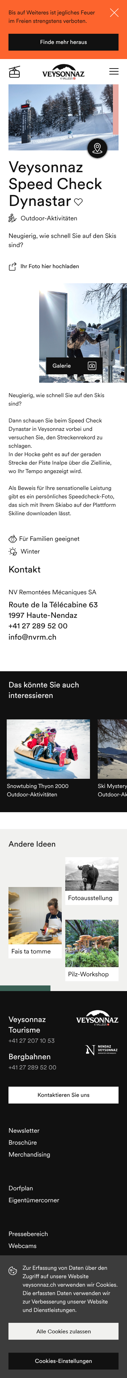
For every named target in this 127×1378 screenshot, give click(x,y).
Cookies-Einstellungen (63, 1361)
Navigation (114, 71)
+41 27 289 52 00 (38, 626)
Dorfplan (20, 1188)
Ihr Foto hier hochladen (49, 266)
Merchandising (29, 1154)
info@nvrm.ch (32, 637)
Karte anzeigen (97, 148)
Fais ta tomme (31, 951)
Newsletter (24, 1130)
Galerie (62, 365)
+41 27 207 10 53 (31, 1040)
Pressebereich (28, 1234)
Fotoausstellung (90, 898)
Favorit (78, 202)
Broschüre (22, 1142)
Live (14, 72)
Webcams (22, 1246)
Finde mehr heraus (63, 42)
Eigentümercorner (33, 1200)
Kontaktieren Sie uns (63, 1095)
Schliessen (114, 12)
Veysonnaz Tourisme (97, 1018)
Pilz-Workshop (88, 974)
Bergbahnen (29, 1057)
